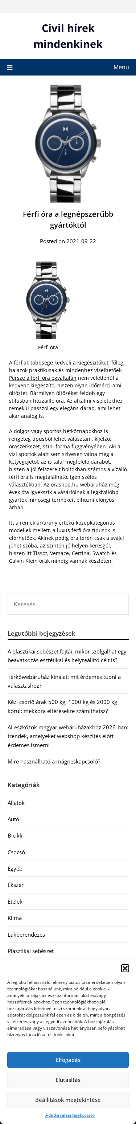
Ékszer (16, 884)
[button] (125, 968)
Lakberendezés (26, 934)
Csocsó (16, 852)
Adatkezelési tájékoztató (70, 1115)
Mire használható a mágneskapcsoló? (54, 761)
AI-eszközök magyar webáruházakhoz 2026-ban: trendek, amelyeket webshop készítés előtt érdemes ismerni (68, 736)
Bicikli (15, 835)
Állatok (16, 802)
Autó (13, 819)
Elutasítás (68, 1079)
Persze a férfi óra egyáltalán (43, 377)
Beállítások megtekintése (68, 1099)
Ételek (15, 901)
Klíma (15, 917)
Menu (121, 67)
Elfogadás (68, 1059)
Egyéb (15, 868)
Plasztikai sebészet (31, 950)
